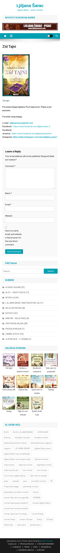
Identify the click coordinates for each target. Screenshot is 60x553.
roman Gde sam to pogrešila (16, 497)
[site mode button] (50, 36)
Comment (10, 166)
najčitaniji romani (44, 465)
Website (8, 216)
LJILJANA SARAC (22, 448)
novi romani (42, 470)
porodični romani (38, 481)
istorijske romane (22, 437)
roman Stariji (9, 519)
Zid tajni (49, 519)
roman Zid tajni (26, 519)
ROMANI (36, 497)
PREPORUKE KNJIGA (14, 323)
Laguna (7, 448)
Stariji (39, 519)
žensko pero (35, 525)
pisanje (16, 481)
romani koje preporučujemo (16, 503)
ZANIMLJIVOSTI (12, 334)
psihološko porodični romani (16, 492)
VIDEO (35, 547)
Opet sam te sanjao (38, 476)
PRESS (26, 547)
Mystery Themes (46, 541)
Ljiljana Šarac (30, 5)
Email (8, 204)
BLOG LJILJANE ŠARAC (23, 432)
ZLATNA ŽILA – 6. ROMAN (16, 339)
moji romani (9, 465)
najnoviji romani (25, 465)
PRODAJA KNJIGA (13, 329)
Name (8, 193)
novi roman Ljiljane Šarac (15, 476)
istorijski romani (41, 437)
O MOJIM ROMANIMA (45, 544)
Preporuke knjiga (11, 486)
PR (51, 481)
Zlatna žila (8, 525)
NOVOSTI (9, 313)
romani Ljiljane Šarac (41, 503)
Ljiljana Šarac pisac (42, 448)
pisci (25, 481)
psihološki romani (30, 486)
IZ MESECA (16, 547)
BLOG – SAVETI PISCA (15, 292)
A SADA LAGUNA (13, 287)
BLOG (6, 432)
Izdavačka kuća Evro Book (15, 443)
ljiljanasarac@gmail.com (21, 123)
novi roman (28, 470)
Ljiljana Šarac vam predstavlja (17, 454)
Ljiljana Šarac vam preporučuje (17, 459)
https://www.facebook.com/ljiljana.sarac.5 (31, 126)
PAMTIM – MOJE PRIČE (15, 318)
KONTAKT (41, 550)
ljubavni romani (41, 459)
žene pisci (21, 525)
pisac (6, 481)
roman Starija (38, 514)
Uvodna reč (12, 544)
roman (36, 492)
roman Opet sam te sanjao (15, 514)
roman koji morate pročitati (16, 508)
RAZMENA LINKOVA (26, 550)
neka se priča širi (11, 470)
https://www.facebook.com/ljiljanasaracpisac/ (31, 133)
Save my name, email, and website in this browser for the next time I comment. (13, 238)
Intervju (7, 437)
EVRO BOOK (43, 432)
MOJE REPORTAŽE (13, 308)
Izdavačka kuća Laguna (41, 443)
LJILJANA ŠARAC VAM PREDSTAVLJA (22, 303)
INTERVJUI (10, 297)
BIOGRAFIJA (46, 547)
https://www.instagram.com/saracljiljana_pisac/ (35, 137)
